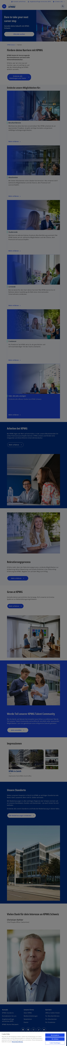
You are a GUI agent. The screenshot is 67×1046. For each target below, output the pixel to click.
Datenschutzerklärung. (17, 1041)
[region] (33, 1039)
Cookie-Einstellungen (55, 1043)
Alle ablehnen (54, 1039)
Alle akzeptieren (55, 1035)
